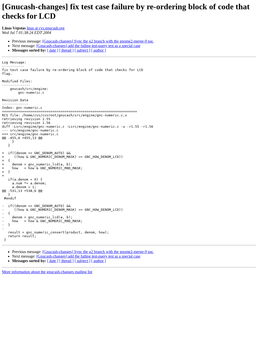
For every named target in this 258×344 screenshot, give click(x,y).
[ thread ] (66, 50)
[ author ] (98, 50)
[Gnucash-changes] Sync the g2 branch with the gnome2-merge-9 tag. (98, 41)
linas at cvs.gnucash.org (45, 28)
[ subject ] (82, 50)
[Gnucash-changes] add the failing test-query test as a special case (88, 46)
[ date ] (52, 50)
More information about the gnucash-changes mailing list (47, 272)
